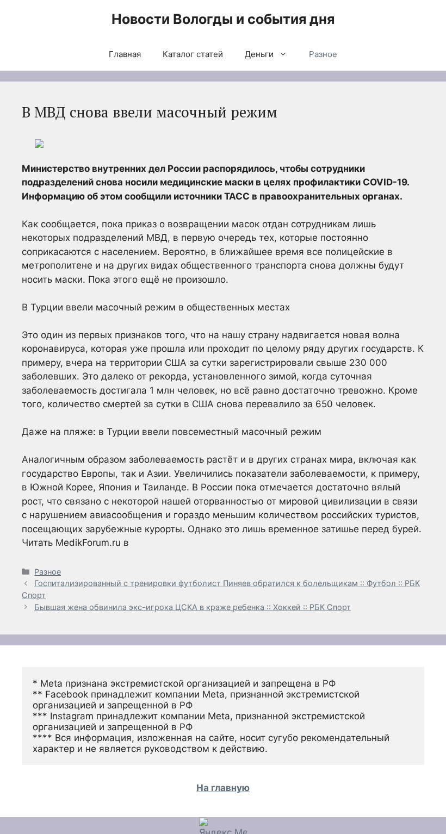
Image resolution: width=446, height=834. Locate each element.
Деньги (259, 54)
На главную (223, 787)
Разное (323, 54)
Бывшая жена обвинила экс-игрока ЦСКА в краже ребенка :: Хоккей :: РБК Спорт (192, 607)
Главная (125, 54)
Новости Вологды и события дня (223, 19)
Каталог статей (193, 54)
